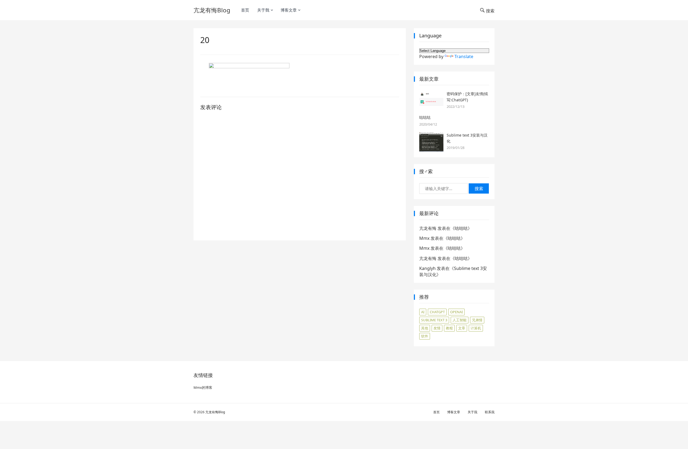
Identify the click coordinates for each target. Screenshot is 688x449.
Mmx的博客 (203, 387)
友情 (436, 328)
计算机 (476, 328)
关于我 (263, 10)
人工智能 (460, 320)
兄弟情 (477, 320)
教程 (449, 328)
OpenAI (456, 311)
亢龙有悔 (427, 228)
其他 (424, 328)
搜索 (479, 188)
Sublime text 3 (434, 320)
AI (422, 311)
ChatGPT (437, 311)
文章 (461, 328)
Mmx (424, 238)
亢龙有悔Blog (212, 10)
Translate (463, 56)
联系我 (489, 412)
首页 (245, 10)
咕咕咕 (425, 117)
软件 (424, 336)
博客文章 (289, 10)
